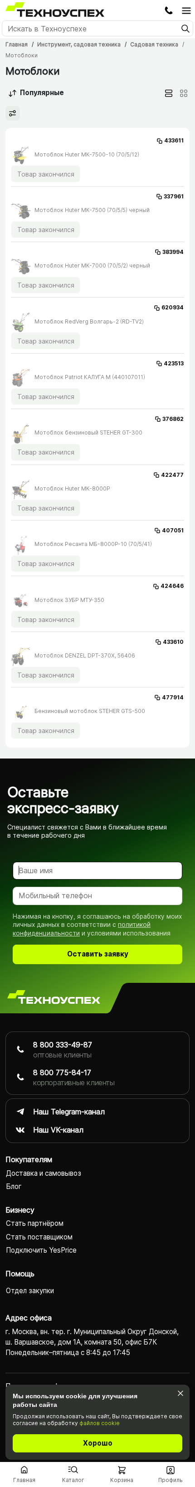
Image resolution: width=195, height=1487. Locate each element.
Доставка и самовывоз (43, 1173)
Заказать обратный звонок (168, 10)
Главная (16, 44)
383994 (173, 251)
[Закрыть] (180, 1393)
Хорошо (97, 1443)
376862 (173, 418)
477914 (173, 697)
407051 (173, 530)
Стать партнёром (34, 1223)
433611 (174, 140)
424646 (172, 585)
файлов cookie (99, 1423)
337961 (174, 196)
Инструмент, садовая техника (79, 44)
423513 (174, 363)
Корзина (121, 1480)
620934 (172, 307)
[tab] (169, 93)
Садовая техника (154, 44)
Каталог (73, 1480)
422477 (172, 474)
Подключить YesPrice (41, 1250)
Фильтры (12, 113)
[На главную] (53, 998)
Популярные (42, 92)
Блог (14, 1186)
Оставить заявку (97, 954)
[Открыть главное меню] (186, 10)
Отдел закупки (30, 1290)
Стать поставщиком (39, 1237)
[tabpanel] (97, 438)
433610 (173, 641)
